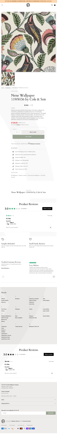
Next (16, 316)
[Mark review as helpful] (50, 227)
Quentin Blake (46, 316)
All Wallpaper (8, 87)
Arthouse (3, 302)
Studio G (3, 330)
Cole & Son (31, 304)
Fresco (3, 310)
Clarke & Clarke (32, 300)
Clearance (31, 302)
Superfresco (4, 333)
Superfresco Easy (5, 337)
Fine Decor (3, 309)
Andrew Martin (4, 300)
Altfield (3, 298)
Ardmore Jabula (22, 175)
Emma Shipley (46, 300)
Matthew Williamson (6, 316)
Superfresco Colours (6, 335)
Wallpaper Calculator (35, 143)
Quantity (15, 129)
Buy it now (28, 136)
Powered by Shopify (27, 421)
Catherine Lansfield (33, 298)
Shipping (18, 124)
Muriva (3, 321)
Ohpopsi (31, 316)
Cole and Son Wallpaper (33, 175)
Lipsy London (46, 310)
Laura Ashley (46, 309)
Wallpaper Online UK (34, 326)
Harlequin (17, 309)
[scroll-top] (54, 432)
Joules (30, 309)
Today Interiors (18, 326)
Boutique (17, 298)
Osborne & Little (33, 317)
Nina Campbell (18, 317)
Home (2, 87)
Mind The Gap (4, 317)
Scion (2, 328)
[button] (2, 5)
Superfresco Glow (5, 339)
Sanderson (4, 326)
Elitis (44, 298)
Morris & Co (4, 319)
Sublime (3, 331)
